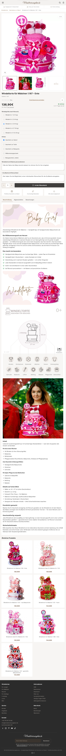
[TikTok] (15, 728)
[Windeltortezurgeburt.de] (33, 736)
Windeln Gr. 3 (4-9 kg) (12, 124)
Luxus (3, 698)
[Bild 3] (40, 83)
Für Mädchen (5, 689)
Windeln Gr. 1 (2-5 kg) (12, 115)
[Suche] (60, 2)
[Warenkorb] (63, 2)
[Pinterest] (9, 728)
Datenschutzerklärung (22, 745)
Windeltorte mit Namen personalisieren (13, 162)
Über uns (36, 694)
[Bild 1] (10, 83)
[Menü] (2, 2)
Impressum (37, 691)
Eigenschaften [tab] (18, 200)
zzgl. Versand (10, 107)
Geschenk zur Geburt (11, 140)
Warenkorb (36, 713)
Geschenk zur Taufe (11, 144)
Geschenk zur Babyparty (12, 149)
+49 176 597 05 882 (7, 720)
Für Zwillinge (5, 694)
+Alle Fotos (56, 83)
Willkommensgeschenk (11, 153)
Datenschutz (37, 689)
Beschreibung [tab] (7, 200)
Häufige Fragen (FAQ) (39, 698)
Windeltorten (4, 10)
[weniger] (4, 185)
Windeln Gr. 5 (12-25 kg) (12, 132)
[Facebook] (3, 728)
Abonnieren (46, 740)
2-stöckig (4, 696)
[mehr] (12, 185)
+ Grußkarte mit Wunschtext (10, 173)
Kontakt (4, 708)
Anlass (4, 136)
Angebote (4, 710)
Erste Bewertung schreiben (36, 100)
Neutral (4, 691)
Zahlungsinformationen (40, 700)
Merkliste (4, 713)
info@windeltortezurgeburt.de (10, 723)
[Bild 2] (25, 83)
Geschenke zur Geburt (15, 10)
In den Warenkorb (41, 185)
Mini (3, 700)
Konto (35, 708)
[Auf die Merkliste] (62, 100)
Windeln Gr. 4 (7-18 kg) (12, 128)
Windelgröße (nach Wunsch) (10, 111)
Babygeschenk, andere (11, 158)
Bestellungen (37, 710)
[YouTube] (12, 728)
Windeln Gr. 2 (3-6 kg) (12, 119)
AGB (35, 687)
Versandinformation (39, 696)
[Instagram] (6, 728)
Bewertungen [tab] (30, 200)
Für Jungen (5, 687)
